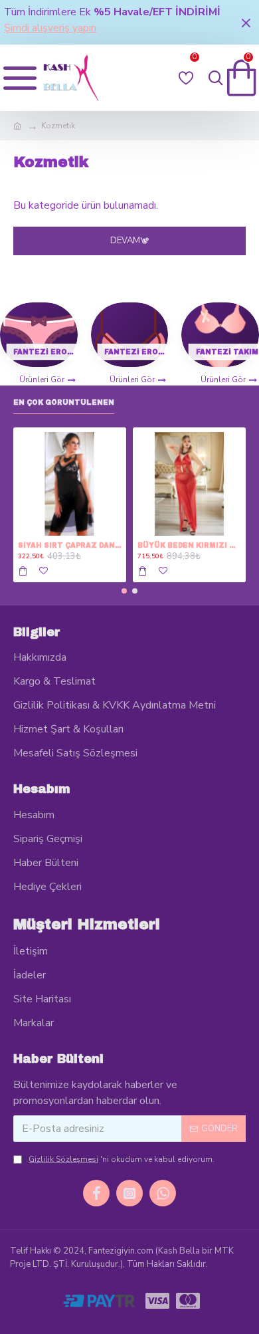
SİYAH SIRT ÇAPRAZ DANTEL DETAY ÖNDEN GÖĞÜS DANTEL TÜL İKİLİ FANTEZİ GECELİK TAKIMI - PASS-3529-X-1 (70, 545)
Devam (125, 241)
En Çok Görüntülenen (63, 402)
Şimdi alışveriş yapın (50, 28)
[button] (124, 591)
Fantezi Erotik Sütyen (136, 352)
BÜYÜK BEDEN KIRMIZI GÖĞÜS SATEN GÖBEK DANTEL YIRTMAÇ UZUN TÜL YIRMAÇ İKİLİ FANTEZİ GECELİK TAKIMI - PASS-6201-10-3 (189, 545)
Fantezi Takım (227, 352)
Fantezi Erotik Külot (45, 352)
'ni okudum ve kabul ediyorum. (122, 1159)
